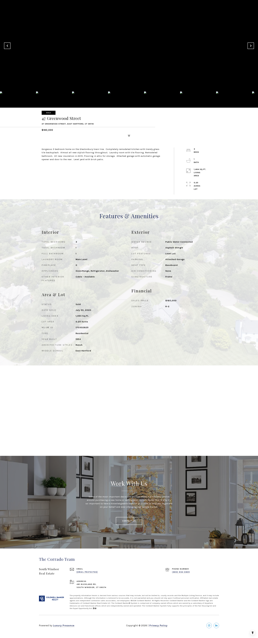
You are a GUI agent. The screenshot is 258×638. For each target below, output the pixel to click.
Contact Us (129, 521)
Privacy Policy (158, 625)
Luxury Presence (63, 625)
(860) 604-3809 (181, 572)
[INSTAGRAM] (209, 625)
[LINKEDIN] (216, 625)
